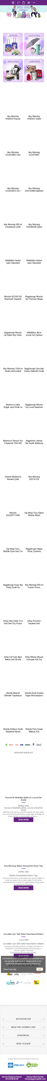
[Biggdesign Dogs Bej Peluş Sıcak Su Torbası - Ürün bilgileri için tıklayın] (13, 571)
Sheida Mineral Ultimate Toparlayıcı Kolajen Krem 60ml (13, 695)
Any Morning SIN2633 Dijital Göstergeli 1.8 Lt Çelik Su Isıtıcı (34, 120)
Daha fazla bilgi (10, 969)
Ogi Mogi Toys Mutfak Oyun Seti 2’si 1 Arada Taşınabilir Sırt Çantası (13, 553)
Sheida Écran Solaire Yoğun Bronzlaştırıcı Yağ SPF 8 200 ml (34, 695)
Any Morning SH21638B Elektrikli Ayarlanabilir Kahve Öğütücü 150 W (34, 192)
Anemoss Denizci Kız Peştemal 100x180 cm (13, 443)
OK (39, 969)
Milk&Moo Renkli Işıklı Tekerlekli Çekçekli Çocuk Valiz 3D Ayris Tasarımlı (12, 264)
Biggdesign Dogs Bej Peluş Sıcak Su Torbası (13, 587)
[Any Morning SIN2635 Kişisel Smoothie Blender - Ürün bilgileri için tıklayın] (13, 102)
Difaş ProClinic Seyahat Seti (34, 622)
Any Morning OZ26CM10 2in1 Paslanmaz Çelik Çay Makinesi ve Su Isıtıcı (13, 192)
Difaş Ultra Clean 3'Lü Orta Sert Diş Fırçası (13, 622)
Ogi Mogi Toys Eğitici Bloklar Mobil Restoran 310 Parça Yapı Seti (34, 516)
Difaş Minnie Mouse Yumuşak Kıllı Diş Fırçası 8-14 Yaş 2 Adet (34, 661)
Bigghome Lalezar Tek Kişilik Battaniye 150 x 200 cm (34, 443)
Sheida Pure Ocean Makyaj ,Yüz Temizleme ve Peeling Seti (34, 733)
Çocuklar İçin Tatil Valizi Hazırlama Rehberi (23, 934)
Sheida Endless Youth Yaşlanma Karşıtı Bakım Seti (13, 731)
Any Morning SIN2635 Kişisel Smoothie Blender (13, 119)
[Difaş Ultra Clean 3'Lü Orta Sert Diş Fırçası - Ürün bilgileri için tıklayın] (13, 607)
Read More (23, 820)
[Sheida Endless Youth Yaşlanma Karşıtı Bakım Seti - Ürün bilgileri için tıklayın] (13, 715)
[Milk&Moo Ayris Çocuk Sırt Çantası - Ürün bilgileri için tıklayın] (34, 319)
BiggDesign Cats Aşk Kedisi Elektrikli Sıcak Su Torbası (34, 371)
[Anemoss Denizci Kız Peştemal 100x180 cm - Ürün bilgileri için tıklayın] (13, 427)
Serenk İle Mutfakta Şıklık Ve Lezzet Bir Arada (23, 798)
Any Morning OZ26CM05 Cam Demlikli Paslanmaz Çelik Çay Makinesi (13, 156)
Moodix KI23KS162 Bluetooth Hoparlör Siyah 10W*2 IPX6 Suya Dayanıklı (13, 300)
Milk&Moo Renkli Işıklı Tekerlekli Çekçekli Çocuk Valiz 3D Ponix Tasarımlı (34, 264)
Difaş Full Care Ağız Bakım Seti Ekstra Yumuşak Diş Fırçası (13, 659)
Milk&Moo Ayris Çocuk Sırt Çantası (34, 333)
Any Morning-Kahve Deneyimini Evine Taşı (23, 866)
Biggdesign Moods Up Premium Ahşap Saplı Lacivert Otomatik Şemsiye (34, 300)
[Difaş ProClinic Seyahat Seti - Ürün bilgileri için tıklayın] (34, 607)
